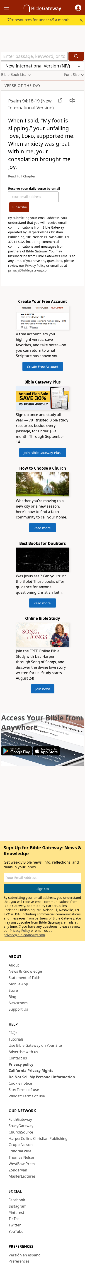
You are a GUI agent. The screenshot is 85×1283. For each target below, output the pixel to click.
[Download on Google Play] (16, 754)
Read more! (42, 528)
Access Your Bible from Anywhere (42, 722)
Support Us (18, 1009)
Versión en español (25, 1255)
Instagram (18, 1206)
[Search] (76, 56)
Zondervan (18, 1170)
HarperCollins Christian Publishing (38, 1138)
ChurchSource (21, 1132)
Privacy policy (21, 1064)
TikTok (14, 1218)
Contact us (18, 1058)
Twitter (15, 1225)
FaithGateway (20, 1119)
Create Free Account (42, 366)
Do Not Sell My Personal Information (42, 1076)
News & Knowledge (25, 971)
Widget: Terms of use (27, 1096)
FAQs (13, 1032)
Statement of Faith (24, 977)
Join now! (42, 689)
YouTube (16, 1231)
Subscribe (19, 207)
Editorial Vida (20, 1150)
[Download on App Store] (46, 754)
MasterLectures (22, 1176)
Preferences (19, 1261)
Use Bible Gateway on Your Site (35, 1045)
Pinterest (16, 1212)
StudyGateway (21, 1125)
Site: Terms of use (24, 1089)
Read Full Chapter (21, 176)
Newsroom (18, 1002)
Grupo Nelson (21, 1144)
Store (13, 990)
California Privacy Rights (31, 1070)
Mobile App (18, 984)
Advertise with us (23, 1051)
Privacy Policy (35, 265)
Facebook (17, 1199)
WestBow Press (22, 1163)
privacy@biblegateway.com (28, 270)
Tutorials (16, 1039)
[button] (78, 8)
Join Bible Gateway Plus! (42, 452)
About (14, 965)
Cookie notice (20, 1083)
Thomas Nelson (22, 1157)
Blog (12, 996)
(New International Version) (31, 104)
